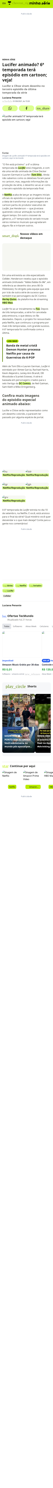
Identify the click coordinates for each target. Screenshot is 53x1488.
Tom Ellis (36, 174)
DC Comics (25, 383)
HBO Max (7, 302)
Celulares (44, 626)
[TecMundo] (9, 3)
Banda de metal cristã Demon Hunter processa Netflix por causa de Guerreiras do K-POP (23, 351)
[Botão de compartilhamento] (10, 108)
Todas (6, 626)
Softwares (17, 626)
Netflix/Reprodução (14, 475)
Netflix (8, 194)
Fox (38, 308)
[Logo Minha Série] (40, 3)
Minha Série (8, 59)
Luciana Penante (11, 97)
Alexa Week (31, 626)
